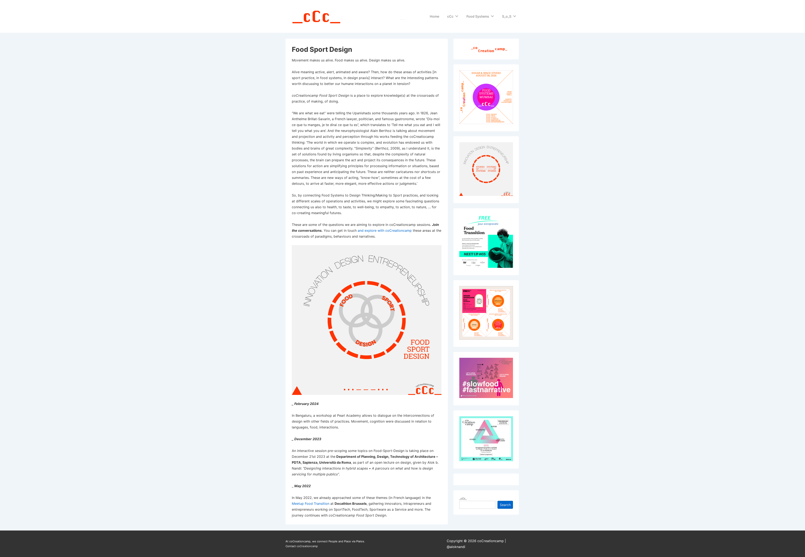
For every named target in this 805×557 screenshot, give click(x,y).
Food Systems (477, 16)
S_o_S (506, 16)
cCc (450, 16)
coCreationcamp (307, 546)
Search (505, 505)
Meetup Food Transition (310, 503)
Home (434, 16)
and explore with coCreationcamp (385, 230)
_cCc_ (463, 498)
